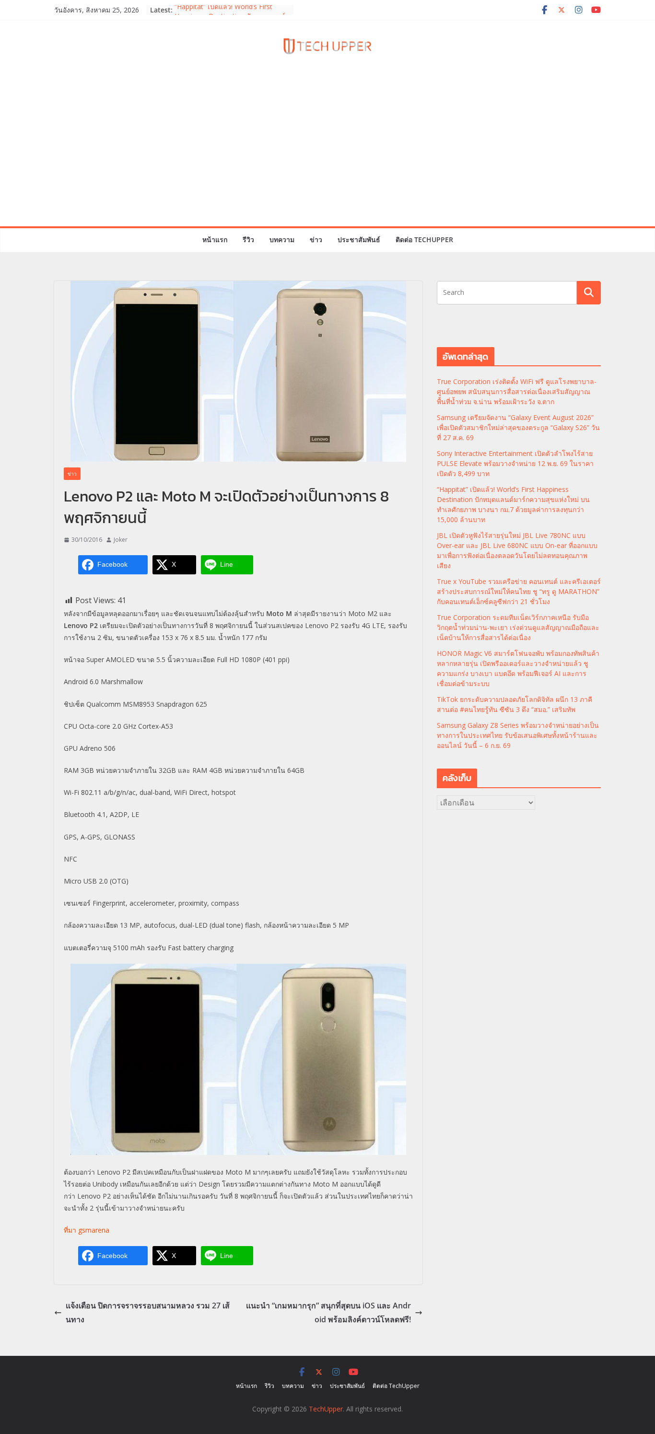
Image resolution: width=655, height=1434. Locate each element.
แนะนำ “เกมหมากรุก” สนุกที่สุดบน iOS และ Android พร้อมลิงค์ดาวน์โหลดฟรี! (328, 1312)
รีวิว (248, 239)
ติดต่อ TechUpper (424, 239)
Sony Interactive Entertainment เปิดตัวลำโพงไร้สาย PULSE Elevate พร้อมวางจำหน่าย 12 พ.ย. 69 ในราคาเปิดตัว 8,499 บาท (515, 463)
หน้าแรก (214, 239)
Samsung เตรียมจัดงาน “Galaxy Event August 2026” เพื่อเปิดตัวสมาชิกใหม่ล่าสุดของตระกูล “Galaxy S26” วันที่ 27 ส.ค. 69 (518, 427)
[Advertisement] (327, 154)
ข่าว (316, 239)
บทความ (281, 239)
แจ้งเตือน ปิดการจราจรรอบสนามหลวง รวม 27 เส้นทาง (148, 1312)
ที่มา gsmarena (86, 1230)
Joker (121, 540)
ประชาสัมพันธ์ (359, 239)
